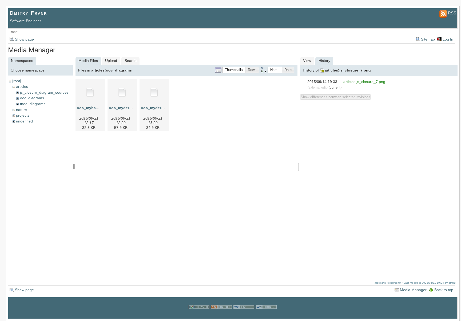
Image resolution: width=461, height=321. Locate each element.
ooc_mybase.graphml (96, 108)
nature (21, 110)
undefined (24, 121)
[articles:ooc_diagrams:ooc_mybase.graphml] (90, 92)
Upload (111, 60)
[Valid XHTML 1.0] (266, 315)
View (307, 60)
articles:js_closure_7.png (348, 70)
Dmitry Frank (28, 13)
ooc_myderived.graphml (131, 108)
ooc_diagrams (32, 98)
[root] (16, 81)
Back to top (443, 290)
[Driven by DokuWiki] (199, 315)
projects (22, 115)
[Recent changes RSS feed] (221, 315)
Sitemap (428, 39)
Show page (24, 39)
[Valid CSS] (244, 315)
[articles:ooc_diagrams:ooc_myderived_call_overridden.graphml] (154, 92)
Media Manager (413, 290)
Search (131, 60)
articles (22, 86)
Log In (448, 39)
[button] (233, 70)
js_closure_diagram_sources (44, 92)
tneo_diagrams (32, 104)
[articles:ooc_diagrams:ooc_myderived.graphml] (122, 92)
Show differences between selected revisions (335, 97)
